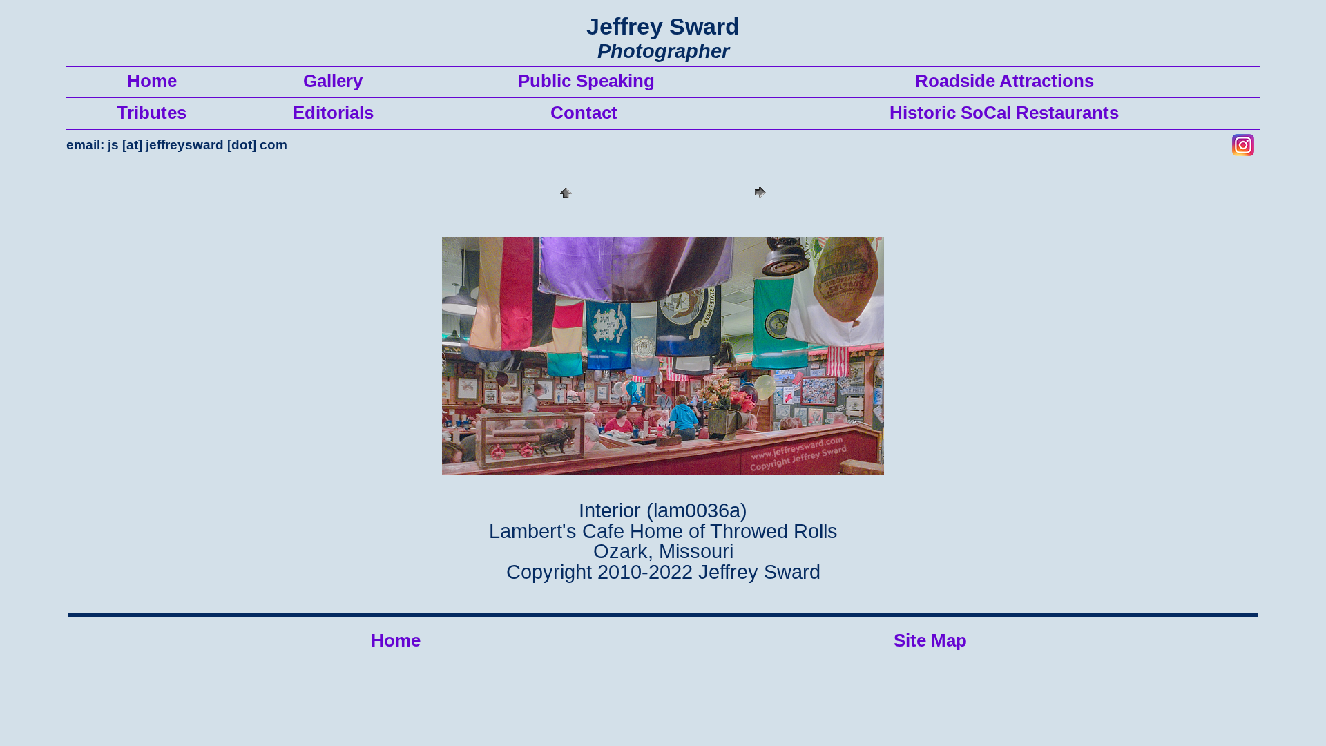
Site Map (930, 640)
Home (396, 640)
